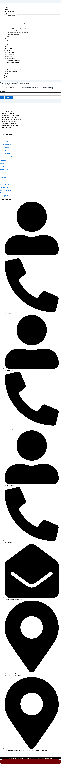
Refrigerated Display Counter (16, 23)
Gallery (6, 74)
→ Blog (5, 150)
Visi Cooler (11, 19)
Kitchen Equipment (13, 34)
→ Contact (6, 154)
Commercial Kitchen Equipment (17, 31)
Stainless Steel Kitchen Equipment (18, 33)
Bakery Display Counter (15, 25)
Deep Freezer (12, 15)
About (6, 46)
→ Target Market (8, 144)
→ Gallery (6, 147)
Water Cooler (12, 17)
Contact (7, 41)
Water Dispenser (13, 21)
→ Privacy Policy (8, 157)
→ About (5, 141)
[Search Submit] (2, 97)
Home (6, 44)
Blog (5, 76)
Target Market (8, 48)
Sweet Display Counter (15, 27)
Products (7, 13)
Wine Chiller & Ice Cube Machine (17, 29)
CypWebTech (48, 758)
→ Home (5, 138)
